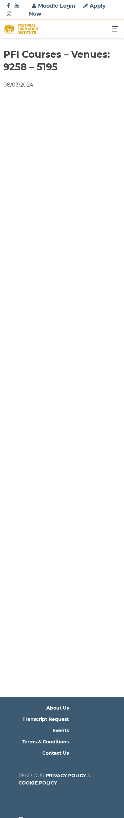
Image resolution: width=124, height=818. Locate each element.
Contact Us (55, 753)
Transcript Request (45, 719)
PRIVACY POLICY (66, 776)
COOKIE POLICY (38, 783)
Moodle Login (55, 6)
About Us (57, 708)
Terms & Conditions (45, 742)
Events (61, 730)
